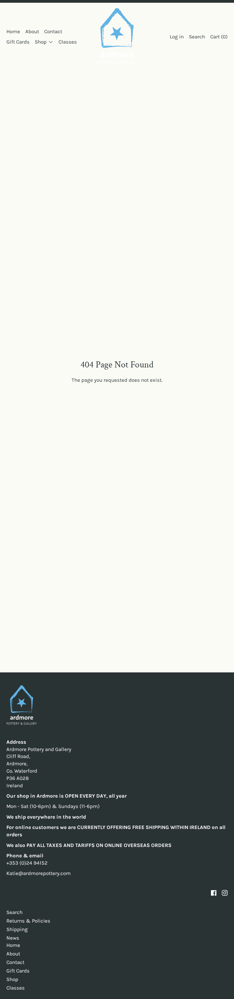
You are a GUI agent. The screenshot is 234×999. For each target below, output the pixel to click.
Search (14, 912)
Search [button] (197, 37)
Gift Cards (18, 42)
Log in (177, 37)
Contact (53, 31)
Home (13, 31)
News (12, 938)
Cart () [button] (219, 37)
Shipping (17, 929)
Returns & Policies (28, 921)
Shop (12, 979)
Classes (67, 42)
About (32, 31)
